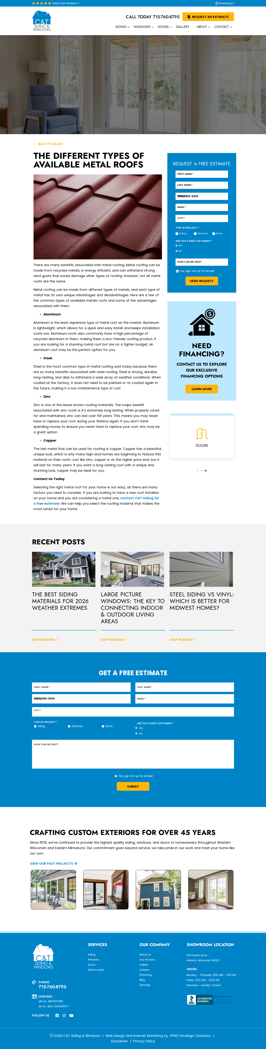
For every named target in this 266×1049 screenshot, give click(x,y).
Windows (198, 233)
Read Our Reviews (65, 3)
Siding (180, 233)
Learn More (202, 389)
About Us (145, 954)
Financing (225, 3)
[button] (198, 470)
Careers (144, 970)
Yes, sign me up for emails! (197, 271)
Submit (133, 786)
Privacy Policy (144, 1041)
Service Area (96, 970)
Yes (180, 245)
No (180, 251)
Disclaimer (119, 1041)
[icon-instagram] (64, 1016)
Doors (217, 233)
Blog (142, 980)
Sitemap (145, 985)
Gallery (144, 965)
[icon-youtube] (71, 1016)
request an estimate (210, 17)
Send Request (202, 281)
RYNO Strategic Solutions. (190, 1035)
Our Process (147, 959)
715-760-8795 (166, 17)
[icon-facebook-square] (58, 1016)
